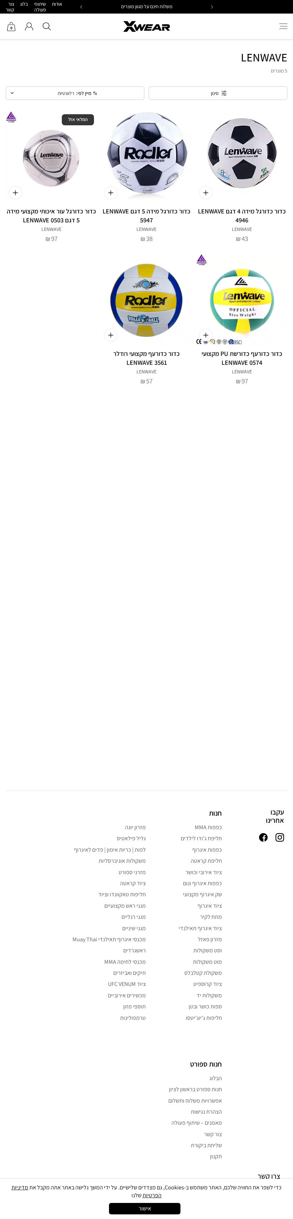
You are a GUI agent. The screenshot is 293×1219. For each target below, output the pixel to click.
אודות (57, 4)
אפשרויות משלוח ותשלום (195, 1100)
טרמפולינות (133, 1018)
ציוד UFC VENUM (127, 984)
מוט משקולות (207, 962)
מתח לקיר (211, 917)
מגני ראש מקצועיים (125, 906)
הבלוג (215, 1078)
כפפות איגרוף (207, 849)
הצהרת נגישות (206, 1111)
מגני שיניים (134, 928)
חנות (215, 813)
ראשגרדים (134, 950)
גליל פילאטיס (131, 838)
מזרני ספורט (132, 872)
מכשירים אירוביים (127, 995)
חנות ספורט (206, 1064)
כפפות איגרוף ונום (202, 883)
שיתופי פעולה (40, 7)
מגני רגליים (133, 917)
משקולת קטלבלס (203, 973)
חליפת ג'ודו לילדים (201, 838)
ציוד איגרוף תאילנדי (200, 928)
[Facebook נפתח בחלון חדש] (263, 838)
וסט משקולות (207, 950)
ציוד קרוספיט (207, 984)
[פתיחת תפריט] (283, 26)
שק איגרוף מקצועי (202, 894)
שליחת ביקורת (206, 1145)
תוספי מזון (134, 1006)
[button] (81, 7)
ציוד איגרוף (210, 906)
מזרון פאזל (210, 939)
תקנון (216, 1156)
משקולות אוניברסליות (122, 861)
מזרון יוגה (135, 827)
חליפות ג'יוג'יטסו (204, 1018)
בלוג (24, 4)
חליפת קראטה (206, 861)
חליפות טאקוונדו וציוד (122, 894)
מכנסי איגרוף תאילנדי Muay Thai (109, 939)
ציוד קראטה (133, 883)
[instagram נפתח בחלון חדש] (279, 838)
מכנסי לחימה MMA (125, 962)
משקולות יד (209, 995)
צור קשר (10, 7)
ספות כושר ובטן (205, 1006)
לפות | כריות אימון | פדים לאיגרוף (110, 849)
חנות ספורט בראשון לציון (195, 1089)
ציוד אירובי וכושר (203, 872)
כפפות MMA (208, 827)
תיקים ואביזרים (129, 973)
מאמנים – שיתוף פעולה (197, 1123)
